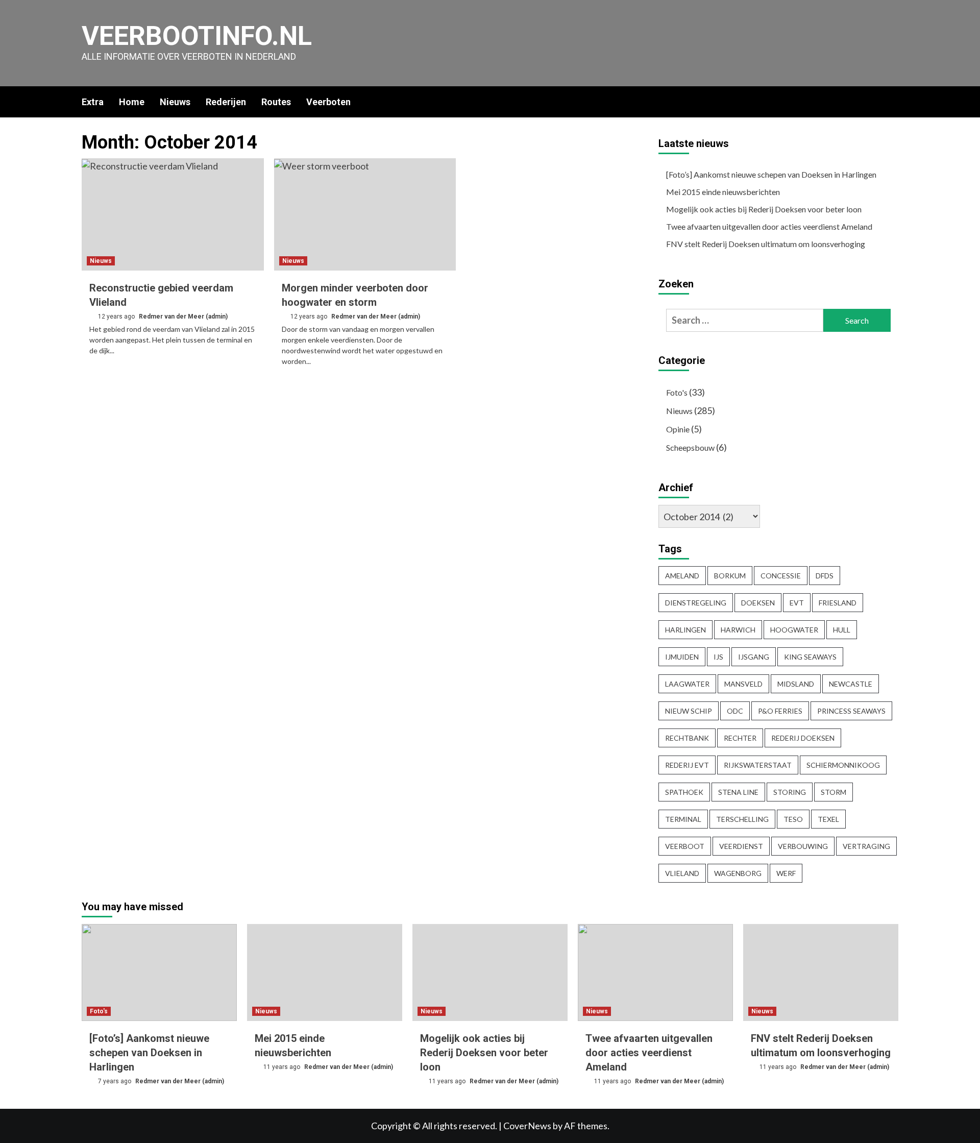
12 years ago (117, 316)
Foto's (677, 392)
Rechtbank (687, 738)
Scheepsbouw (690, 447)
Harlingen (685, 629)
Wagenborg (738, 873)
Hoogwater (794, 629)
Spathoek (684, 792)
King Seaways (810, 656)
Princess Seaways (851, 711)
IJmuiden (682, 656)
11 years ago (282, 1067)
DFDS (825, 575)
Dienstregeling (695, 602)
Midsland (795, 683)
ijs (718, 656)
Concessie (781, 575)
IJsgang (753, 656)
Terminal (683, 819)
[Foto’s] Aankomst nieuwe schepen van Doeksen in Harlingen (771, 174)
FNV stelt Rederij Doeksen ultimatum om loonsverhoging (765, 244)
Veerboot (684, 846)
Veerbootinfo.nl (197, 36)
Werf (786, 873)
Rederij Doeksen (803, 738)
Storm (833, 792)
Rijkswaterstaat (758, 765)
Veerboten (328, 101)
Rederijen (226, 101)
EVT (797, 602)
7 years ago (115, 1081)
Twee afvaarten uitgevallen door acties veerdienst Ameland (769, 226)
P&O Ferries (780, 711)
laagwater (687, 683)
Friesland (837, 602)
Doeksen (758, 602)
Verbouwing (803, 846)
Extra (93, 101)
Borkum (730, 575)
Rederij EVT (687, 765)
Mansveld (743, 683)
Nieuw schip (688, 711)
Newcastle (850, 683)
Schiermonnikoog (843, 765)
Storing (789, 792)
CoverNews (527, 1125)
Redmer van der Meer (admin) (183, 316)
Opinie (678, 429)
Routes (276, 101)
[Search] (892, 101)
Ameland (682, 575)
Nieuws (175, 101)
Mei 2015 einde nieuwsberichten (723, 192)
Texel (828, 819)
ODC (735, 711)
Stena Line (738, 792)
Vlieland (682, 873)
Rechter (740, 738)
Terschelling (742, 819)
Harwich (738, 629)
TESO (793, 819)
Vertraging (866, 846)
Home (131, 101)
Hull (841, 629)
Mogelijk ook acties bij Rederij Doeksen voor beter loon (764, 209)
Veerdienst (741, 846)
